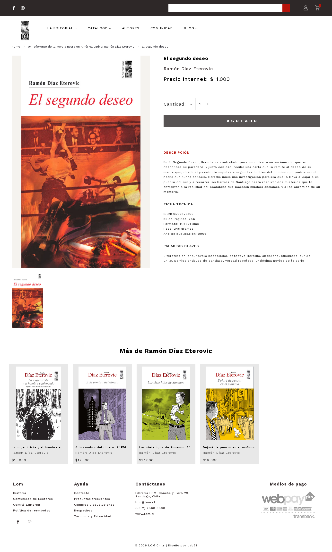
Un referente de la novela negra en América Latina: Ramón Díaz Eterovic (81, 46)
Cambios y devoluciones (94, 504)
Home (16, 46)
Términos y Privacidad (92, 516)
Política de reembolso (32, 510)
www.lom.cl (145, 514)
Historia (19, 493)
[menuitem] (62, 28)
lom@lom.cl (145, 502)
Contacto (81, 493)
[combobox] (229, 8)
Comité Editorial (26, 504)
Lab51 (192, 545)
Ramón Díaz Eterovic (188, 68)
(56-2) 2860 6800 (150, 508)
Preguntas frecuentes (92, 499)
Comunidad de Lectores (33, 499)
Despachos (83, 510)
